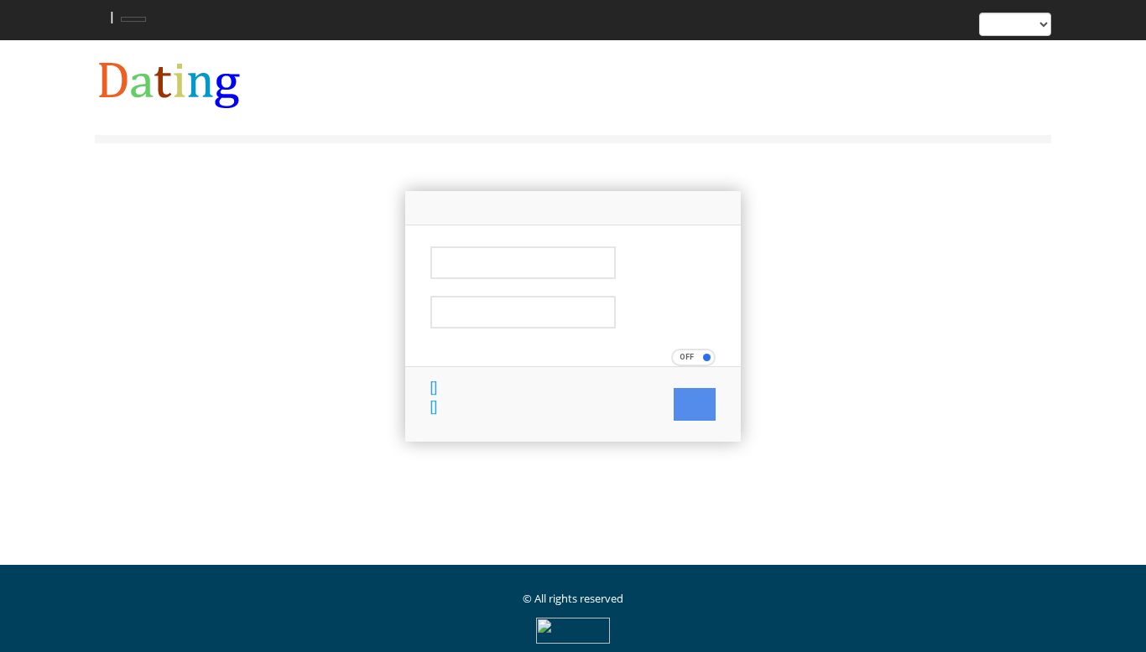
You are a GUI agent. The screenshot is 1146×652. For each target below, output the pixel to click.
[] (433, 388)
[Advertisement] (400, 521)
